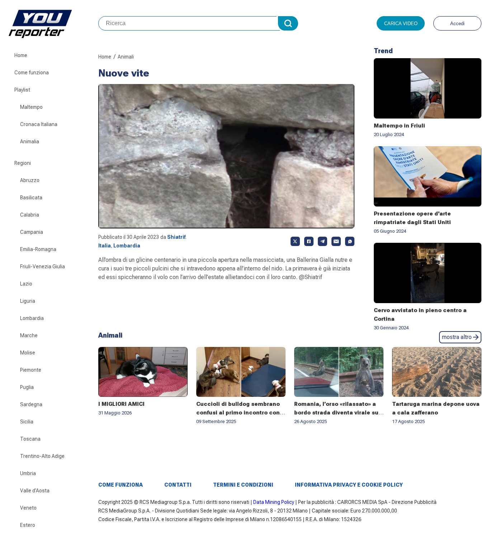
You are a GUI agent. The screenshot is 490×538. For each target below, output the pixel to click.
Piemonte (30, 370)
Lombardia (32, 318)
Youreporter (53, 23)
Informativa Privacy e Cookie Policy (349, 485)
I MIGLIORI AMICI (121, 404)
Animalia (29, 141)
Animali (126, 57)
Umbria (28, 473)
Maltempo (31, 107)
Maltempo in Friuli (399, 125)
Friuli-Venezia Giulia (42, 266)
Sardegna (31, 404)
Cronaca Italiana (38, 124)
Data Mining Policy (273, 502)
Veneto (28, 508)
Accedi (457, 23)
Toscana (30, 439)
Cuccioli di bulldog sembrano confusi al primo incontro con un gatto (238, 413)
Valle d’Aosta (35, 490)
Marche (29, 335)
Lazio (26, 284)
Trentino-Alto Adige (42, 456)
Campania (31, 232)
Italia (104, 246)
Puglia (27, 387)
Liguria (27, 301)
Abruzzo (29, 180)
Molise (27, 353)
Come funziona (31, 72)
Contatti (178, 485)
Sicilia (26, 422)
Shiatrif (176, 237)
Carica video (401, 23)
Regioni (22, 163)
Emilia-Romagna (38, 249)
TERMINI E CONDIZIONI (243, 485)
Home (20, 55)
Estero (27, 525)
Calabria (29, 215)
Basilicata (31, 197)
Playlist (22, 90)
